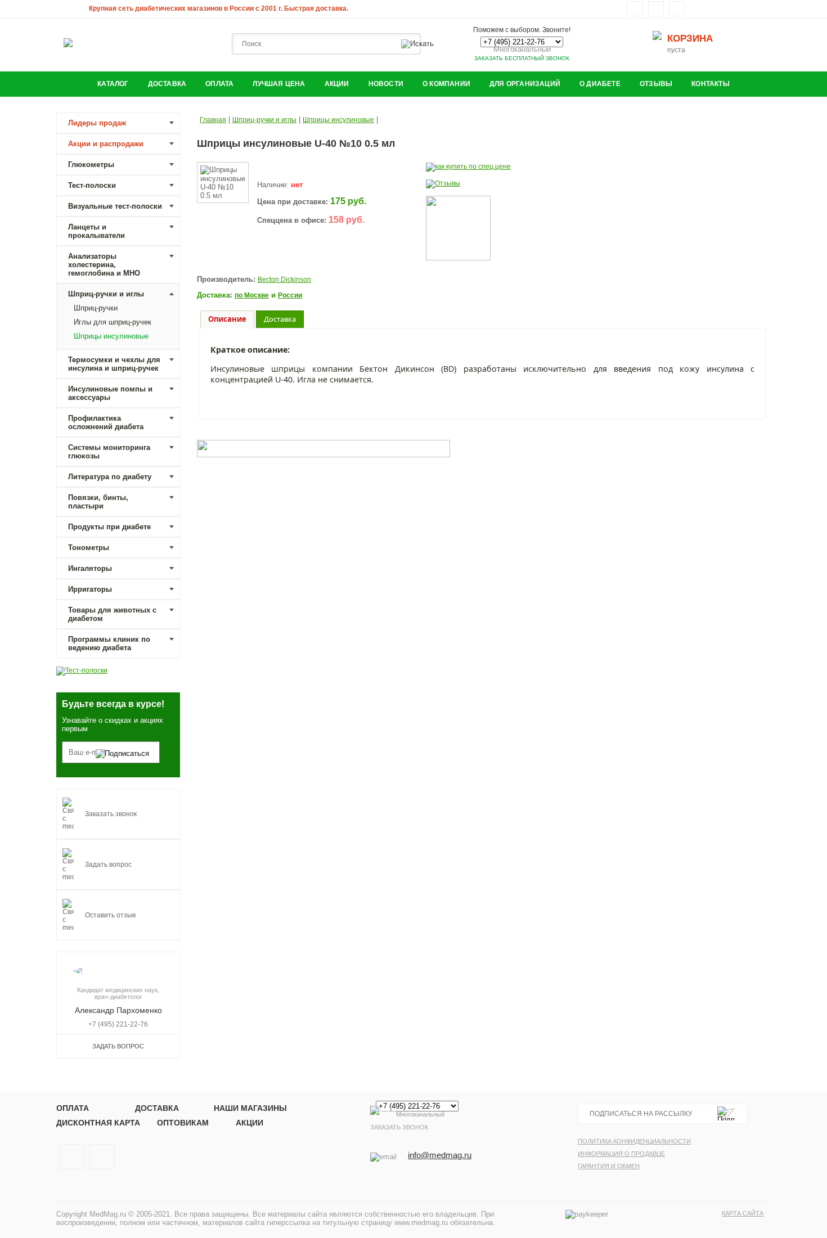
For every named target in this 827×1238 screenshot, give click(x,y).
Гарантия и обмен (609, 1166)
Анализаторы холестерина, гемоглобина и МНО (104, 264)
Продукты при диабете (109, 527)
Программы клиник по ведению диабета (109, 643)
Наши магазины (250, 1108)
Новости (385, 84)
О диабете (600, 84)
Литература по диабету (109, 476)
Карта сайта (742, 1213)
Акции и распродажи (105, 143)
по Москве (252, 295)
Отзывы (656, 84)
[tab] (227, 319)
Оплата (219, 84)
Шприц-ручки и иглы (106, 294)
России (290, 295)
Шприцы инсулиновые (111, 336)
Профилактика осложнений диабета (105, 422)
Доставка (167, 84)
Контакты (710, 84)
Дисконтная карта (98, 1122)
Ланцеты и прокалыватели (96, 231)
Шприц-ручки (96, 308)
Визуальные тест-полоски (115, 206)
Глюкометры (91, 164)
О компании (446, 84)
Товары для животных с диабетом (112, 614)
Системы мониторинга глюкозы (109, 451)
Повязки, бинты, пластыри (98, 501)
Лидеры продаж (97, 123)
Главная (213, 120)
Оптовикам (183, 1122)
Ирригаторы (90, 589)
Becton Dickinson (284, 279)
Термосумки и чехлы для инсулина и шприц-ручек (114, 363)
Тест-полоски (92, 185)
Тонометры (88, 547)
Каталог (112, 84)
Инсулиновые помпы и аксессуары (110, 393)
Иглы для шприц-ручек (112, 322)
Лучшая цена (279, 84)
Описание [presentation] (227, 319)
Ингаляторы (90, 568)
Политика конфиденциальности (634, 1141)
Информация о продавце (621, 1153)
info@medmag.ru (439, 1155)
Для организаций (524, 84)
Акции (337, 84)
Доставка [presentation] (280, 319)
